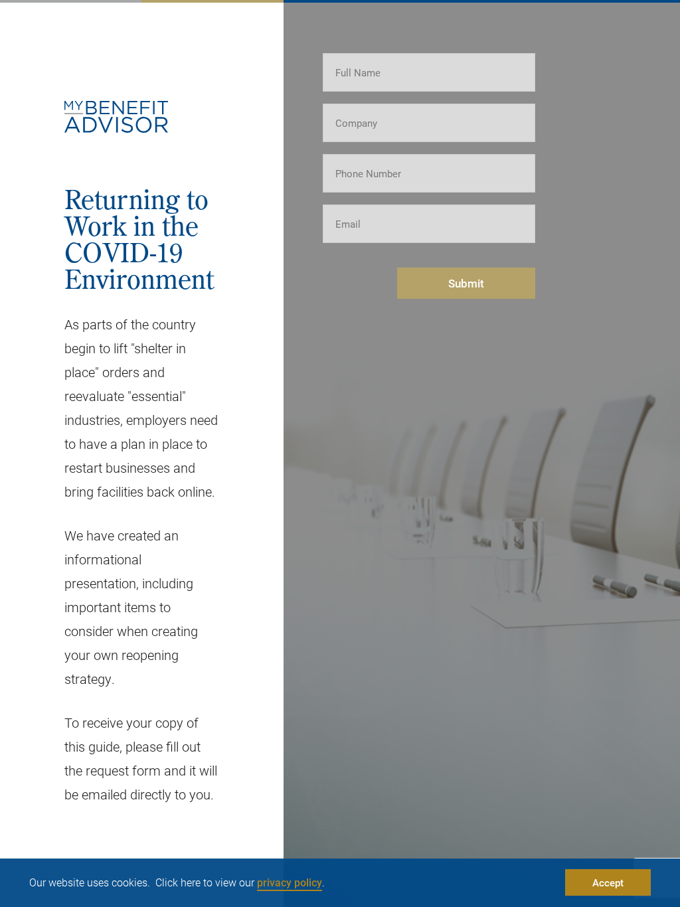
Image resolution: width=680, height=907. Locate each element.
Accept (608, 882)
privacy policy (289, 882)
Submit (466, 283)
